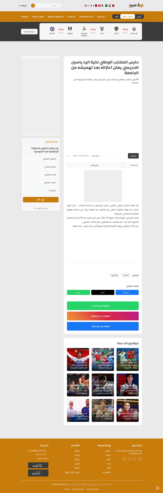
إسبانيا (77, 451)
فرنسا (77, 464)
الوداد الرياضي (50, 182)
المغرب (133, 155)
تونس (108, 459)
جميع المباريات (29, 31)
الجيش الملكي (50, 167)
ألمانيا (77, 468)
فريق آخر (52, 190)
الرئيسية (101, 16)
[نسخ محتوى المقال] (69, 165)
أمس (139, 16)
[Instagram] (73, 5)
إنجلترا (77, 455)
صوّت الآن (41, 200)
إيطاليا (77, 459)
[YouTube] (69, 5)
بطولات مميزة (38, 16)
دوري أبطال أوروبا (72, 472)
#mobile (126, 275)
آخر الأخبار (71, 16)
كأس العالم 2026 (86, 16)
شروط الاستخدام (78, 489)
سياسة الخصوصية (92, 489)
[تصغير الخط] (127, 165)
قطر (109, 468)
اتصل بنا (67, 489)
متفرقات (24, 16)
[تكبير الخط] (122, 165)
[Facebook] (77, 5)
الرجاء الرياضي (50, 174)
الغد (116, 16)
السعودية (107, 472)
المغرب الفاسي (49, 159)
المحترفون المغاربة (56, 16)
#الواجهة (114, 275)
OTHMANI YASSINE (58, 484)
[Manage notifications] (158, 488)
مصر (109, 464)
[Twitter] (135, 459)
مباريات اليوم (127, 16)
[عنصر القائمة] (113, 5)
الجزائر (108, 455)
